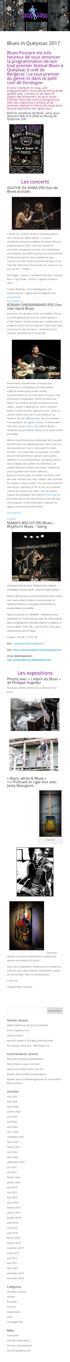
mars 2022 (12, 1157)
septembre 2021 (16, 1162)
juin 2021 (12, 1167)
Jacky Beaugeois (20, 785)
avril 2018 (12, 1232)
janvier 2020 (13, 1182)
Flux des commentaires (19, 1345)
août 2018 (12, 1222)
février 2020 (13, 1177)
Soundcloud (13, 297)
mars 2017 (12, 1268)
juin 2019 (12, 1187)
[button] (35, 27)
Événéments (13, 1311)
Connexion (13, 1335)
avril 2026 (12, 1101)
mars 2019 (12, 1202)
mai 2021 (12, 1172)
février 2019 (13, 1207)
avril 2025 (12, 1116)
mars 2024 (12, 1131)
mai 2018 (12, 1227)
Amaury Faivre (15, 1035)
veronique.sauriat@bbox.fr (28, 643)
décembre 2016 (15, 1273)
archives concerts (16, 1291)
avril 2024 (12, 1126)
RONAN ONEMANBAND (27, 304)
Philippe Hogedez (26, 682)
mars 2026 (12, 1106)
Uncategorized (15, 1321)
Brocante (12, 1301)
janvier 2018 (13, 1242)
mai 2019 (12, 1192)
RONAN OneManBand (31, 1058)
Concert (11, 1306)
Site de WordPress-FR (18, 1350)
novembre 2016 (15, 1278)
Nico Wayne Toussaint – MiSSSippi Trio (28, 1045)
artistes (11, 1296)
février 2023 (13, 1147)
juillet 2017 (13, 1253)
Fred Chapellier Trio (18, 1030)
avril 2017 (12, 1263)
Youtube (11, 518)
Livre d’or (34, 1064)
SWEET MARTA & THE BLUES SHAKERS (27, 1025)
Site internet (14, 512)
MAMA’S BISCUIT (21, 522)
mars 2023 (12, 1141)
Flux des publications (18, 1340)
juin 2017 (12, 1258)
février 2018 (13, 1237)
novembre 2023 (15, 1136)
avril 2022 (12, 1152)
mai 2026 (12, 1096)
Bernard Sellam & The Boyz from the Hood (30, 1040)
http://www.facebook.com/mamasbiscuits (37, 649)
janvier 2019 (13, 1212)
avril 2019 (12, 1197)
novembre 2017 (15, 1248)
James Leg (32, 426)
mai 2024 (12, 1121)
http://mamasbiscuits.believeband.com (29, 659)
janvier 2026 (13, 1111)
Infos (9, 1317)
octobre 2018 (14, 1217)
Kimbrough (51, 494)
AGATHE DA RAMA (22, 187)
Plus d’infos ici (14, 301)
